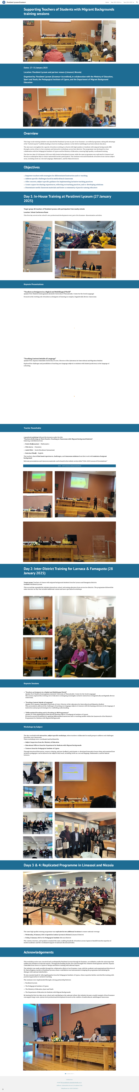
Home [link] (107, 2)
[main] (69, 11)
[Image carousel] (69, 1039)
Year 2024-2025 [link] (128, 2)
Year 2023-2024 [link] (115, 2)
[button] (137, 2)
